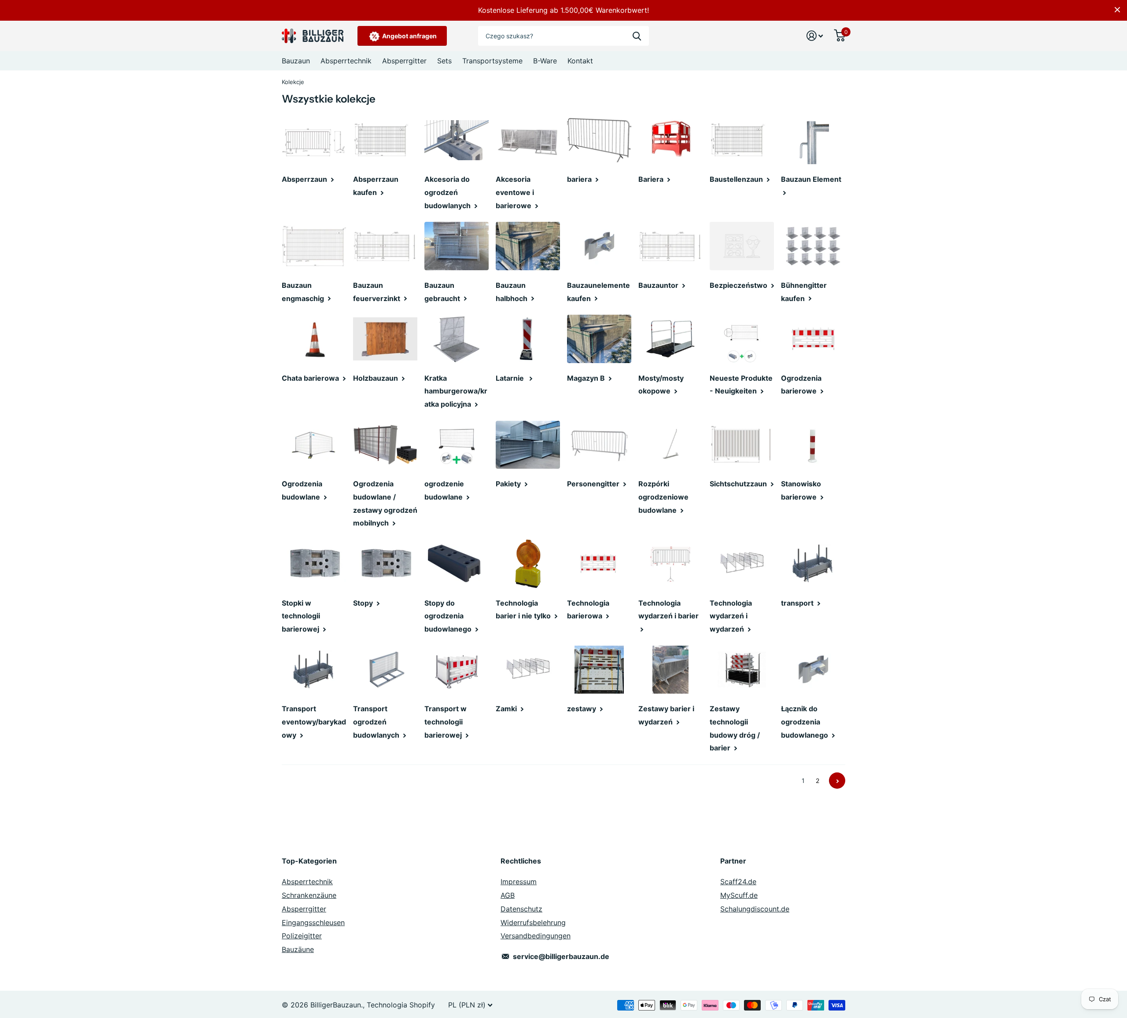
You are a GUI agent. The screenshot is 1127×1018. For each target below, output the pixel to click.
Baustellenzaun (737, 179)
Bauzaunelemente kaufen (598, 292)
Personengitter (594, 483)
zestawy (582, 708)
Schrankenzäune (309, 895)
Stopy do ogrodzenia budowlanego (448, 616)
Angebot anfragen (409, 36)
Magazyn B (587, 378)
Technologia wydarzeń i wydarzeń (731, 616)
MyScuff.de (739, 895)
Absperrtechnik (346, 60)
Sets (444, 60)
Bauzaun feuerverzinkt (377, 292)
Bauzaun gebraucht (443, 292)
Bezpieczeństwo (739, 285)
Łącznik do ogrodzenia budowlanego (805, 721)
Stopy (364, 603)
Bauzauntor (659, 285)
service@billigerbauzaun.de (561, 956)
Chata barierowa (311, 378)
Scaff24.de (738, 881)
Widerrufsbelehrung (533, 922)
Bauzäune (298, 949)
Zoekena (637, 36)
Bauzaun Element (812, 179)
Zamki (507, 708)
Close (1117, 9)
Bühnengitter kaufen (804, 292)
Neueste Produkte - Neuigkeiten (741, 385)
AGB (508, 895)
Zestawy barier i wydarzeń (666, 715)
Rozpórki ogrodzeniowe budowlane (663, 496)
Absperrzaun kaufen (375, 186)
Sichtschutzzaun (739, 483)
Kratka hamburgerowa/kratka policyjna (455, 391)
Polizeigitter (302, 935)
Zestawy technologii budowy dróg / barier (735, 728)
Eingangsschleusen (313, 922)
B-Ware (545, 60)
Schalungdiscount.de (754, 908)
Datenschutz (521, 908)
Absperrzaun (305, 179)
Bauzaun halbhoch (512, 292)
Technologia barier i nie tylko (524, 610)
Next (837, 780)
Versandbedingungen (536, 935)
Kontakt (580, 60)
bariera (580, 179)
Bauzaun (296, 60)
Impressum (519, 881)
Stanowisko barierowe (801, 490)
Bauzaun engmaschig (304, 292)
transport (798, 603)
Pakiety (509, 483)
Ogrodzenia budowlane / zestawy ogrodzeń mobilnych (385, 503)
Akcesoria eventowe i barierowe (515, 192)
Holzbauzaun (376, 378)
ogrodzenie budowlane (444, 490)
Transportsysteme (492, 60)
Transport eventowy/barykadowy (314, 721)
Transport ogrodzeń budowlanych (377, 721)
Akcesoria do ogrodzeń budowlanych (448, 192)
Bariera (651, 179)
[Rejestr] (815, 36)
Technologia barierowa (588, 610)
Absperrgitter (404, 60)
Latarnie (511, 378)
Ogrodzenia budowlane (302, 490)
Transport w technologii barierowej (445, 721)
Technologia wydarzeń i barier (669, 610)
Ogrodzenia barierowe (801, 385)
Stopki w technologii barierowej (301, 616)
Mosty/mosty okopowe (661, 385)
